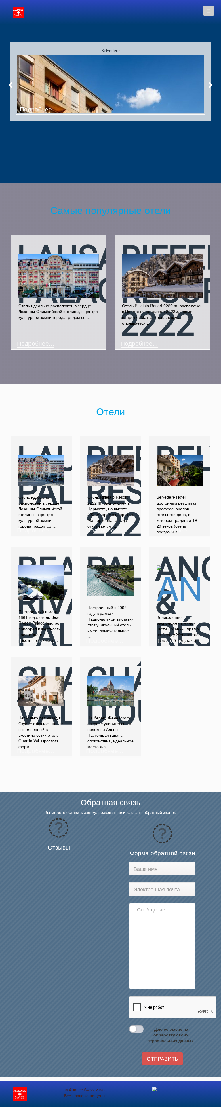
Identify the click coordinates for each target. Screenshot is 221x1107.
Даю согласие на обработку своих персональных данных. (171, 1034)
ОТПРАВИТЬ (162, 1058)
